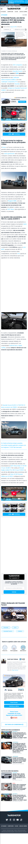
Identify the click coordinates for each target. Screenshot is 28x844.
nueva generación (9, 153)
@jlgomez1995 (14, 26)
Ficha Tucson (14, 702)
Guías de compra (23, 11)
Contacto (4, 830)
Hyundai (17, 84)
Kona (4, 147)
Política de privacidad (21, 830)
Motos (14, 783)
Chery (12, 6)
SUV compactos (17, 65)
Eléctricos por (9, 4)
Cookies (15, 830)
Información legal (10, 830)
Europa (7, 6)
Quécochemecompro (10, 443)
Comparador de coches (14, 713)
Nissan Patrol (17, 6)
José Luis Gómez (6, 26)
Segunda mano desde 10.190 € (14, 715)
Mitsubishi (3, 6)
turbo (25, 224)
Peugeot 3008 (12, 201)
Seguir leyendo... (15, 670)
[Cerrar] (25, 32)
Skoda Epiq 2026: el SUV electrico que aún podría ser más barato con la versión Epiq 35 (13, 54)
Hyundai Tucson (17, 71)
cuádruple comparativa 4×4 (9, 82)
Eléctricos (15, 731)
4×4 (18, 253)
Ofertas (20, 631)
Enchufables (15, 742)
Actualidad (3, 11)
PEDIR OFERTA (22, 101)
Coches (16, 11)
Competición (10, 11)
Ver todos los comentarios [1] (14, 724)
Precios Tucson (14, 711)
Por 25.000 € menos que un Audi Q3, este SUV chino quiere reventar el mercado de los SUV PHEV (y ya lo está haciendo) (13, 58)
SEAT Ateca (10, 209)
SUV (17, 73)
